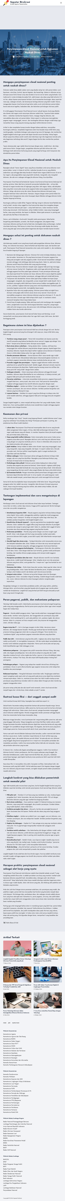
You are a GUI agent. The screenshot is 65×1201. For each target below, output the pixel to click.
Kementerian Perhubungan (11, 1103)
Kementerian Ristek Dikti (10, 1112)
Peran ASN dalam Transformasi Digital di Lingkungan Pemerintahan (46, 986)
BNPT (5, 1148)
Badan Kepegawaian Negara (12, 1136)
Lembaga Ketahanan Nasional (12, 1188)
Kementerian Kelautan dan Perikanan (14, 1051)
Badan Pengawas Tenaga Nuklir (12, 1164)
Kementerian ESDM (9, 1046)
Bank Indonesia (7, 1178)
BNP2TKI (6, 1159)
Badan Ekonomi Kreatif (10, 1129)
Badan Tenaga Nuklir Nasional (12, 1176)
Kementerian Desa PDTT (10, 1044)
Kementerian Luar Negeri (11, 1084)
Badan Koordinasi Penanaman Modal (14, 1141)
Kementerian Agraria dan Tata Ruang (14, 1036)
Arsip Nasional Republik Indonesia (13, 1126)
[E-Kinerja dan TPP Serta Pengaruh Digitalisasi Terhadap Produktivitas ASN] (17, 974)
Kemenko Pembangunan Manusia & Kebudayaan (17, 1065)
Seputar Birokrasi (20, 2)
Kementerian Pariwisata (10, 1086)
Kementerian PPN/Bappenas (12, 1100)
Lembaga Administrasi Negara (12, 1181)
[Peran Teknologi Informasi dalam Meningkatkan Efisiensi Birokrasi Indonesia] (17, 1000)
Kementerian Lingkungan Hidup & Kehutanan (16, 1081)
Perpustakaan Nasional (10, 1190)
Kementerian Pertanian (10, 1110)
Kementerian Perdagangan (11, 1098)
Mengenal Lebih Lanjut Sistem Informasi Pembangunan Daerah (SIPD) (46, 960)
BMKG (5, 1143)
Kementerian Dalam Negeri (11, 1041)
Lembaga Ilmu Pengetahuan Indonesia (14, 1183)
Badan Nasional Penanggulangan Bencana (16, 1122)
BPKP (4, 1162)
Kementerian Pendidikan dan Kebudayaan (15, 1096)
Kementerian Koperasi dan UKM (13, 1079)
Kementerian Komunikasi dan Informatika (15, 1060)
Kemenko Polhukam (9, 1077)
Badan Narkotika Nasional (11, 1145)
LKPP (4, 1186)
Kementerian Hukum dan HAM (12, 1048)
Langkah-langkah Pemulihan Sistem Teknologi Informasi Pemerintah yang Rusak (17, 960)
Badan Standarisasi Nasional (11, 1174)
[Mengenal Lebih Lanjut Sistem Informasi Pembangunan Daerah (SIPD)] (48, 948)
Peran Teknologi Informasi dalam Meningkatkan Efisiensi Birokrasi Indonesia (16, 1012)
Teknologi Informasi (46, 56)
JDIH (9, 1023)
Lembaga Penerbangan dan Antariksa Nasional (17, 1124)
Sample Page (15, 1023)
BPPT (4, 1167)
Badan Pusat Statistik (9, 1169)
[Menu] (61, 3)
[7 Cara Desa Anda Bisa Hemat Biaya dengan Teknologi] (48, 1000)
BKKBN (5, 1138)
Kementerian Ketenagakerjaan (12, 1055)
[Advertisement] (32, 17)
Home (4, 1023)
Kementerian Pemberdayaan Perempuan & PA (17, 1091)
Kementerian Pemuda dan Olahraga (14, 1093)
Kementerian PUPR (9, 1089)
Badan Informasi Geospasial (11, 1131)
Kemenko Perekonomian (10, 1074)
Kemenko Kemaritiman (10, 1063)
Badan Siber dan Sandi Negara (12, 1171)
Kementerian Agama (9, 1034)
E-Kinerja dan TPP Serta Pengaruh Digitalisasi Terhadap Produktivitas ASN (17, 986)
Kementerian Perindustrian (11, 1105)
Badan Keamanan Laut (9, 1133)
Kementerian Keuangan (10, 1058)
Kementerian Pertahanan (10, 1107)
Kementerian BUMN (9, 1039)
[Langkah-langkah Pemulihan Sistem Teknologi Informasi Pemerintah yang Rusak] (17, 948)
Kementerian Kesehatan (10, 1053)
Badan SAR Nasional (9, 1150)
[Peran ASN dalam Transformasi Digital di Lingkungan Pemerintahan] (48, 974)
